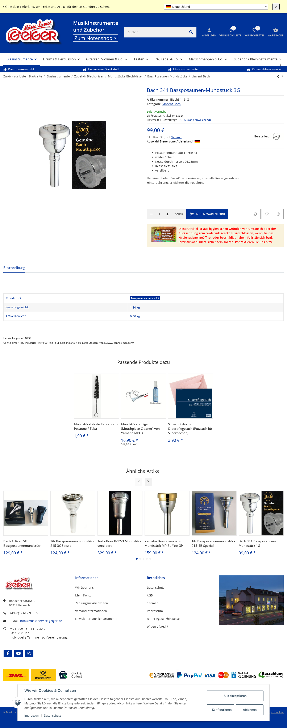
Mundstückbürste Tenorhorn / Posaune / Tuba (96, 426)
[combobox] (216, 7)
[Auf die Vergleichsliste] (255, 214)
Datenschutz (52, 715)
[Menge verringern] (151, 214)
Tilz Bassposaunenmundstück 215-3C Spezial (72, 543)
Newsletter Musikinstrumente (96, 619)
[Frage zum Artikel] (278, 214)
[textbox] (216, 6)
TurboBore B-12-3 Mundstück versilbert (119, 543)
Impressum (31, 715)
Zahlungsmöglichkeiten (91, 603)
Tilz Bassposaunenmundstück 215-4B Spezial (213, 543)
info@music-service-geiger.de (41, 621)
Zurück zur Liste (14, 76)
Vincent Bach (171, 104)
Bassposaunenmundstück (145, 298)
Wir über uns (84, 588)
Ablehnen (250, 709)
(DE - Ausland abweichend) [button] (194, 120)
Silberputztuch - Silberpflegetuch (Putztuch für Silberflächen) (190, 428)
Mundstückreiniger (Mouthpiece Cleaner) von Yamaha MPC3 (140, 428)
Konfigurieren (222, 709)
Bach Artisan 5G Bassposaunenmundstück (22, 543)
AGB (150, 595)
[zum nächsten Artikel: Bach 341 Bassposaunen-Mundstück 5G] (278, 76)
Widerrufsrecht (157, 626)
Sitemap (152, 603)
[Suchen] (191, 32)
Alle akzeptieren (235, 695)
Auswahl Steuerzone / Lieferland (170, 141)
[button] (228, 32)
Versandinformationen (91, 611)
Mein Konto (83, 595)
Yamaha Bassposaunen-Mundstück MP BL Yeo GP (164, 543)
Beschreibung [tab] (14, 267)
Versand (176, 137)
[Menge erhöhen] (167, 214)
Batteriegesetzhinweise (163, 619)
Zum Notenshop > (95, 38)
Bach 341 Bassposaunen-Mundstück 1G (257, 543)
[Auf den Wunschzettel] (267, 214)
